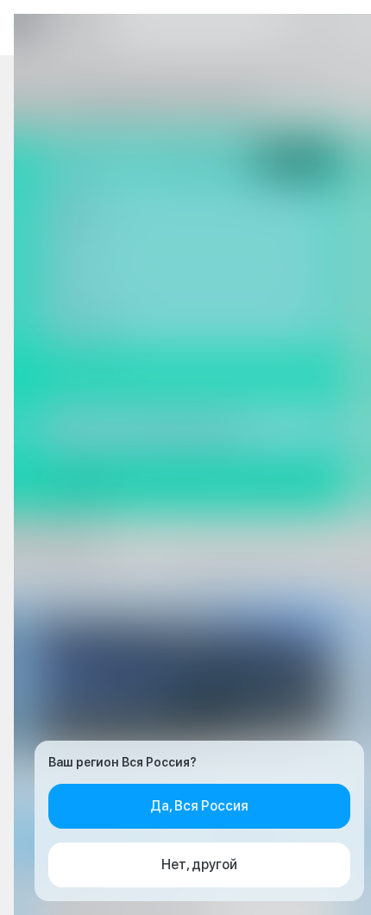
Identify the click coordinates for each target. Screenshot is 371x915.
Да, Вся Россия (199, 806)
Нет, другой (199, 864)
